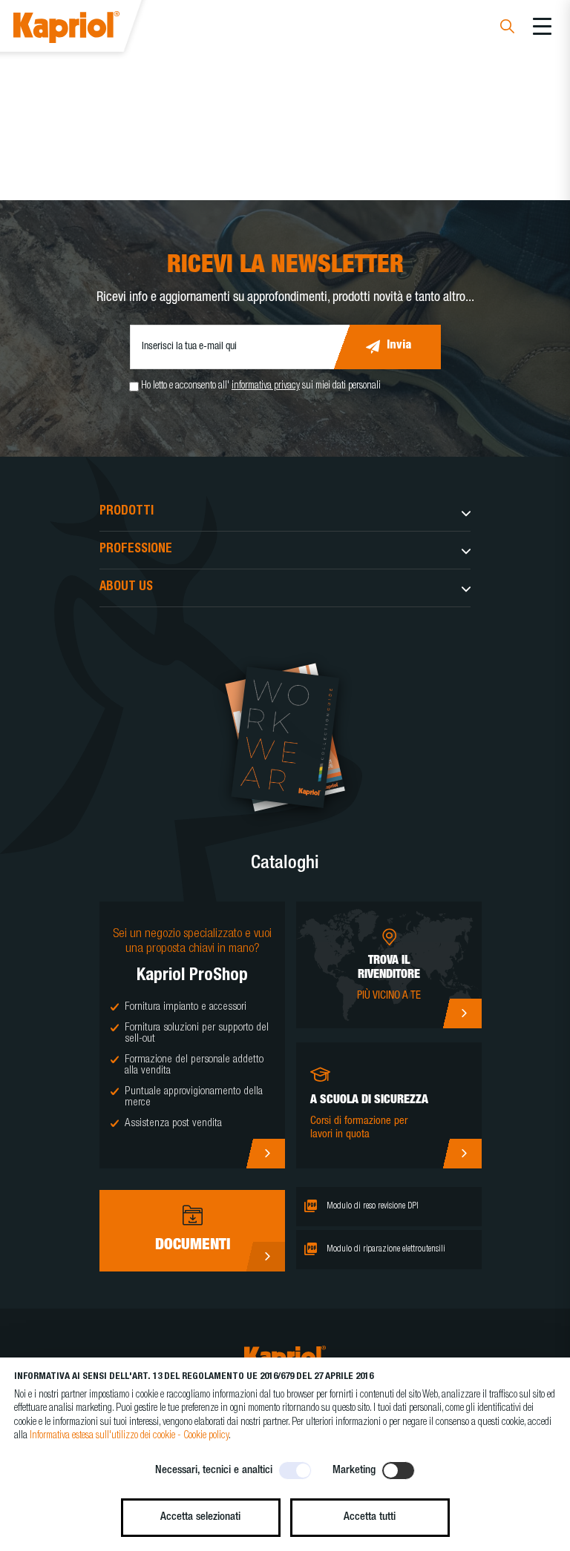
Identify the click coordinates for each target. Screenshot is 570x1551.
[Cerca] (507, 28)
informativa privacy (266, 386)
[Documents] (265, 1256)
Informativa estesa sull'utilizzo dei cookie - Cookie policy (129, 1436)
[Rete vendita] (462, 1013)
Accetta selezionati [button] (200, 1517)
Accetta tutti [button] (370, 1517)
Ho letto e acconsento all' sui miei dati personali (261, 386)
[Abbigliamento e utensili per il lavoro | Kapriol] (86, 29)
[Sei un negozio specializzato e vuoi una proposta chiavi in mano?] (265, 1153)
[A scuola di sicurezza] (462, 1153)
